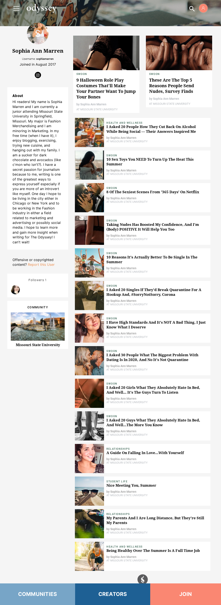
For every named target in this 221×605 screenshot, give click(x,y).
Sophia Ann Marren (93, 104)
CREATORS (112, 594)
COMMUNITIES (37, 594)
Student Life (117, 481)
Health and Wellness (124, 122)
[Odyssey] (41, 8)
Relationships (118, 448)
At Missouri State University (97, 109)
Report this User (41, 264)
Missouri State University (38, 344)
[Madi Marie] (15, 289)
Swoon (81, 74)
